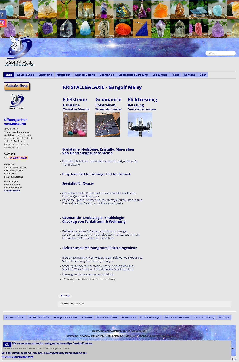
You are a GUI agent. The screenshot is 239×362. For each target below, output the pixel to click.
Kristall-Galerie (85, 75)
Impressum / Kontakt (15, 317)
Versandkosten (129, 317)
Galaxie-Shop (25, 75)
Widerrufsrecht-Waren (107, 317)
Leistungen (160, 75)
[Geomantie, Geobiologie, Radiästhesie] (107, 124)
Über (203, 75)
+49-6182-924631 (18, 157)
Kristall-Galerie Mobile (39, 317)
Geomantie (107, 75)
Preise (175, 75)
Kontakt (189, 75)
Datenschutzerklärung (204, 317)
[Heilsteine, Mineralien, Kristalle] (75, 124)
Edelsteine (45, 75)
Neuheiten (64, 75)
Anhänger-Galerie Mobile (65, 317)
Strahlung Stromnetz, (74, 266)
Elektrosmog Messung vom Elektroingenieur (99, 247)
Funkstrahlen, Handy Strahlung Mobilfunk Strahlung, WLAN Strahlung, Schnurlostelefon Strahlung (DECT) (98, 267)
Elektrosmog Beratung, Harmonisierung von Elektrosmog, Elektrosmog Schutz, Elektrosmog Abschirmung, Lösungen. (102, 259)
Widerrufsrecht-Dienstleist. (177, 317)
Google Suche (12, 190)
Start (9, 75)
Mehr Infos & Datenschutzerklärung (17, 357)
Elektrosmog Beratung (133, 75)
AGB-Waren (87, 317)
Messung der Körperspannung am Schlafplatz (88, 274)
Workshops (224, 317)
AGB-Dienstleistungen (150, 317)
